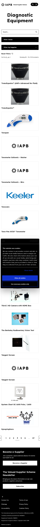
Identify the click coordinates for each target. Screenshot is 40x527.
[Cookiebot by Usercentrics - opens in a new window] (30, 241)
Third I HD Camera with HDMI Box (16, 306)
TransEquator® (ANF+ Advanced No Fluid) (19, 83)
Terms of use (23, 500)
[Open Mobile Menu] (36, 4)
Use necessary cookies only (20, 284)
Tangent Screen (8, 355)
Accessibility (5, 508)
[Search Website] (32, 4)
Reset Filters (6, 54)
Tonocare (5, 207)
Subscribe (20, 486)
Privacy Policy (23, 504)
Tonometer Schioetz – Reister (14, 157)
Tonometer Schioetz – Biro (12, 182)
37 (33, 438)
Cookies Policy (24, 508)
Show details (28, 270)
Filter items (8, 40)
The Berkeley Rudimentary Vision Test (17, 330)
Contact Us (5, 500)
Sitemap (4, 504)
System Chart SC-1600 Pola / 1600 (16, 404)
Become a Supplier (20, 463)
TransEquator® (7, 108)
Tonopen (5, 133)
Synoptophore (7, 429)
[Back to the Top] (2, 497)
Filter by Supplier (10, 47)
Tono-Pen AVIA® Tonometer (13, 232)
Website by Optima (6, 524)
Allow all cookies (20, 278)
